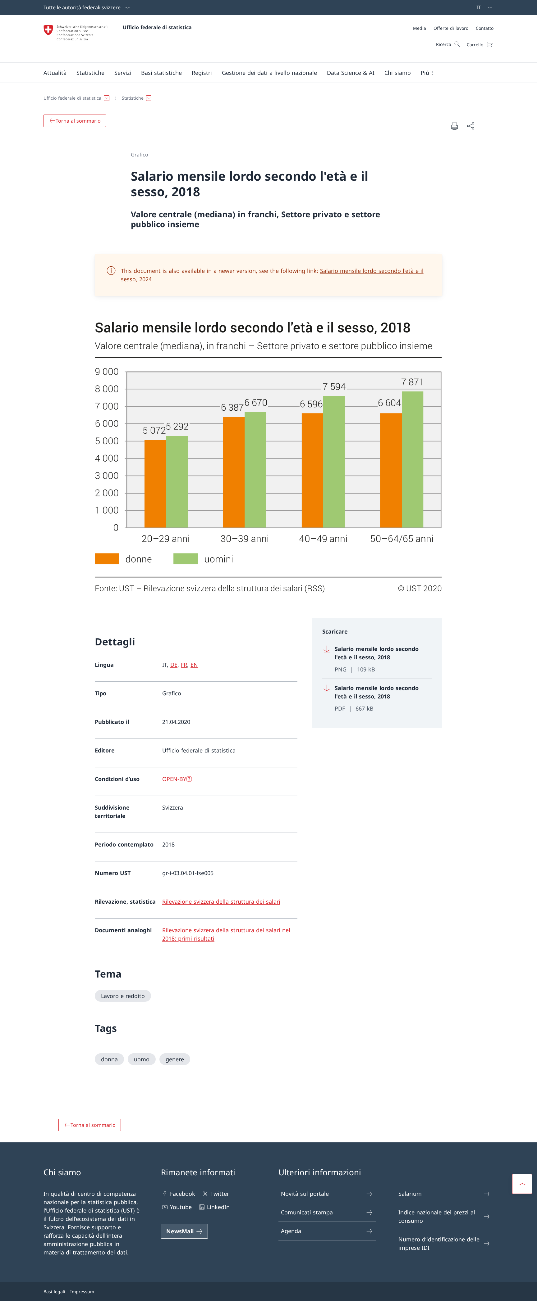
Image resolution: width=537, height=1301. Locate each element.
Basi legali (54, 1291)
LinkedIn (218, 1207)
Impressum (82, 1291)
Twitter (219, 1193)
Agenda (291, 1231)
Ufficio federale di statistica (157, 27)
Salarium (410, 1193)
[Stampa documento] (454, 125)
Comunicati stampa (307, 1212)
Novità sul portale (305, 1193)
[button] (55, 73)
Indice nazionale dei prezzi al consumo (436, 1216)
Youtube (181, 1207)
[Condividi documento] (470, 125)
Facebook (182, 1193)
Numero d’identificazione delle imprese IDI (439, 1243)
